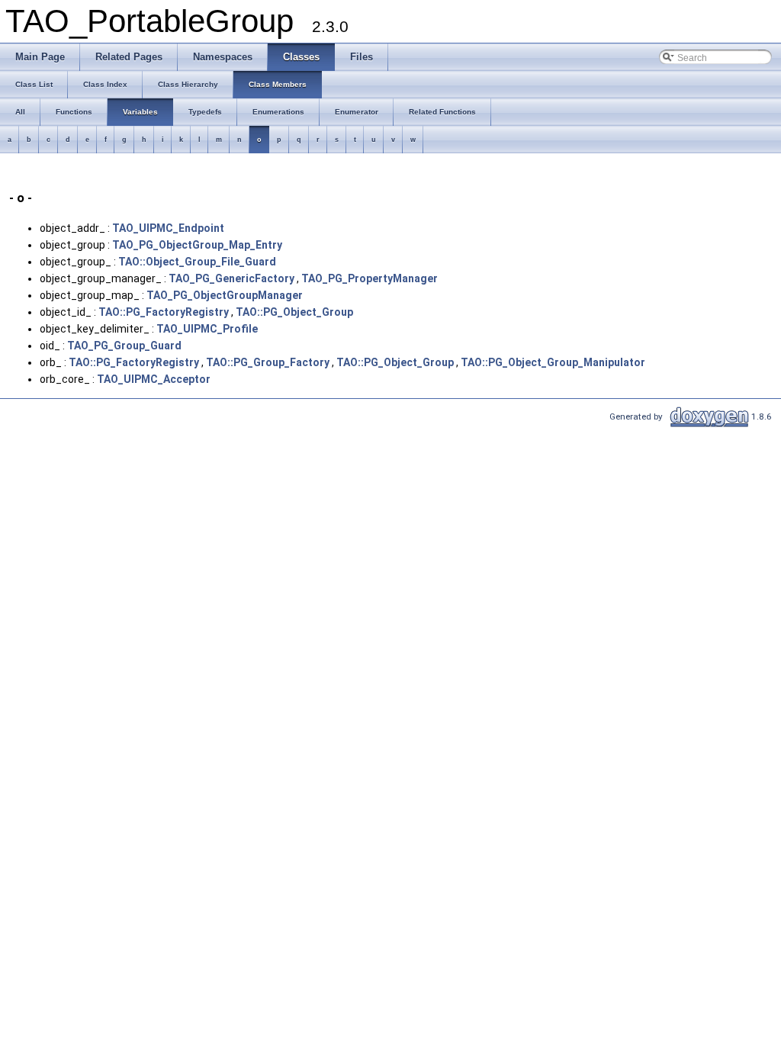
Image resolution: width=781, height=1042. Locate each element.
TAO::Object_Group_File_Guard (197, 262)
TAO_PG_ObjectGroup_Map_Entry (197, 245)
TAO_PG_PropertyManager (369, 278)
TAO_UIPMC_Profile (207, 329)
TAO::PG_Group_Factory (267, 362)
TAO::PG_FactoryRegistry (163, 312)
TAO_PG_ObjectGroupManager (224, 295)
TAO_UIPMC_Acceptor (154, 379)
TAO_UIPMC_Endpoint (168, 228)
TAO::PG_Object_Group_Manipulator (553, 362)
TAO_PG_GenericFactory (231, 278)
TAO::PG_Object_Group (294, 312)
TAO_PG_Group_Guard (124, 345)
